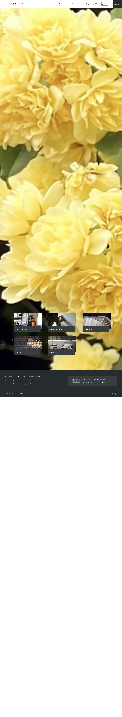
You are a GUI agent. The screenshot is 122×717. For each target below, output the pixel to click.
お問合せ (117, 5)
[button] (118, 51)
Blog (24, 384)
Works (15, 384)
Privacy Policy (35, 384)
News (24, 381)
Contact (33, 381)
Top (6, 381)
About (7, 384)
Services (16, 381)
